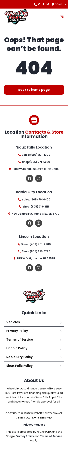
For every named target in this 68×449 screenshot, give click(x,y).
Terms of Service (19, 339)
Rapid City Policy (19, 357)
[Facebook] (29, 178)
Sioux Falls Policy (19, 365)
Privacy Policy (17, 331)
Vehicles (13, 322)
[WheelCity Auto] (16, 17)
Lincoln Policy (16, 348)
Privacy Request (34, 424)
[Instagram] (38, 178)
